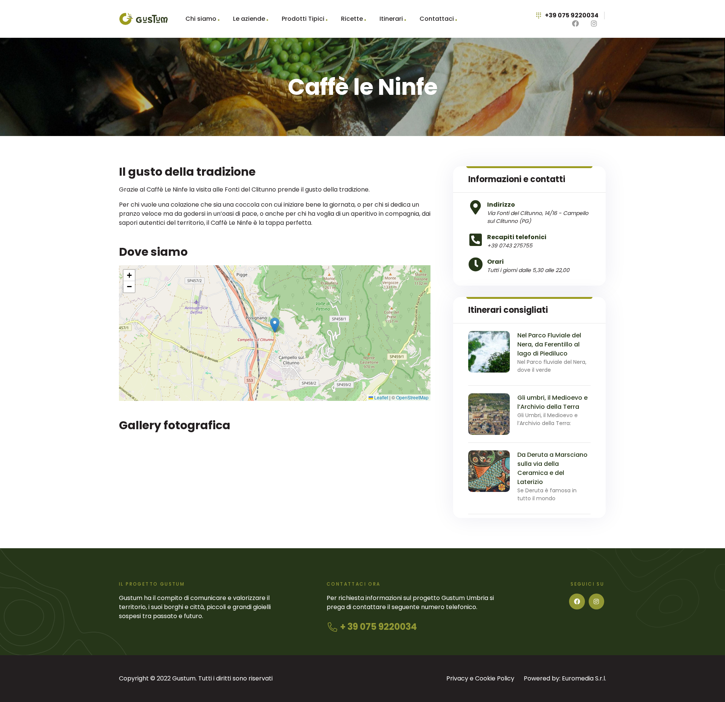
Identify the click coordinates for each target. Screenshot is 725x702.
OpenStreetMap (412, 397)
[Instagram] (597, 601)
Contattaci (437, 18)
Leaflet (380, 397)
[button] (274, 325)
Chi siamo (200, 18)
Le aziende (249, 18)
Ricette (352, 18)
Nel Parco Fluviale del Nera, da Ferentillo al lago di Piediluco (549, 344)
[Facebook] (577, 601)
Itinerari (391, 18)
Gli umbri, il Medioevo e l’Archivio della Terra (552, 402)
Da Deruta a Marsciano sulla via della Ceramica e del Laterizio (552, 468)
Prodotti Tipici (303, 18)
